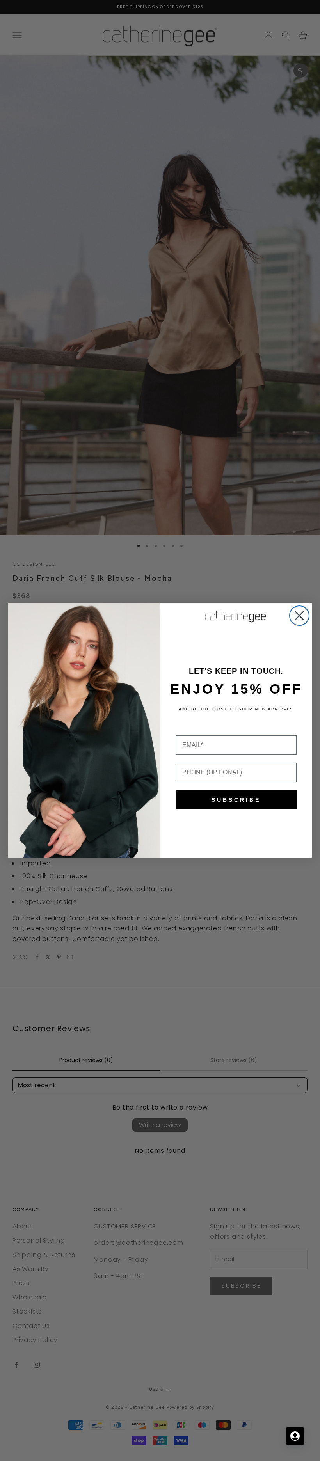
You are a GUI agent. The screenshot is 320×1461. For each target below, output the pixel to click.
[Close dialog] (299, 615)
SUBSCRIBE (236, 800)
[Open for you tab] (295, 1436)
